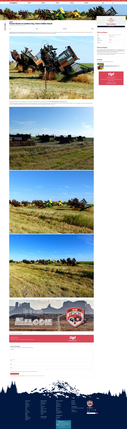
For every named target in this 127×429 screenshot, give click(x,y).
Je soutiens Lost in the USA (72, 340)
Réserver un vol (58, 403)
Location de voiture (58, 404)
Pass (56, 407)
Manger (26, 413)
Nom (11, 360)
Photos (92, 28)
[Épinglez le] (5, 26)
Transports (42, 413)
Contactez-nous (124, 0)
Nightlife (26, 414)
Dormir (37, 28)
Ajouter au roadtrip (112, 26)
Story (10, 28)
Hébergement (58, 405)
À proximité (65, 28)
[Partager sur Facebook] (5, 23)
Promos (57, 402)
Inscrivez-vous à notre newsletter (115, 0)
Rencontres (26, 416)
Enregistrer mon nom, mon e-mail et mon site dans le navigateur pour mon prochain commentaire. (24, 371)
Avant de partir (43, 404)
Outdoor (26, 415)
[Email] (5, 28)
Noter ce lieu (111, 21)
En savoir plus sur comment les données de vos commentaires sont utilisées (34, 375)
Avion (41, 405)
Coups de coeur (27, 406)
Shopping (26, 419)
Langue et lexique (43, 406)
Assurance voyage (58, 406)
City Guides (26, 405)
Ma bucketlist (73, 403)
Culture (26, 407)
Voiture (42, 414)
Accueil (2, 5)
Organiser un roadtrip (43, 408)
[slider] (13, 359)
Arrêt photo (26, 403)
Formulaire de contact (74, 411)
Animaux (26, 402)
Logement (42, 407)
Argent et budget (43, 402)
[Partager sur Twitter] (5, 24)
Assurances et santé (43, 403)
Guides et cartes (58, 408)
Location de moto (58, 413)
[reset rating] (10, 359)
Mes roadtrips (73, 402)
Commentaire (12, 349)
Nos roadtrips (58, 416)
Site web (11, 367)
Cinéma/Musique (27, 404)
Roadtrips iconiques (28, 417)
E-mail (11, 364)
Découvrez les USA (6, 5)
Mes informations (73, 404)
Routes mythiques (27, 418)
